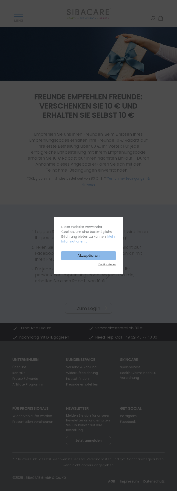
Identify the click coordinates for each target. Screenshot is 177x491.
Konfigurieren (107, 264)
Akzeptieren (88, 255)
